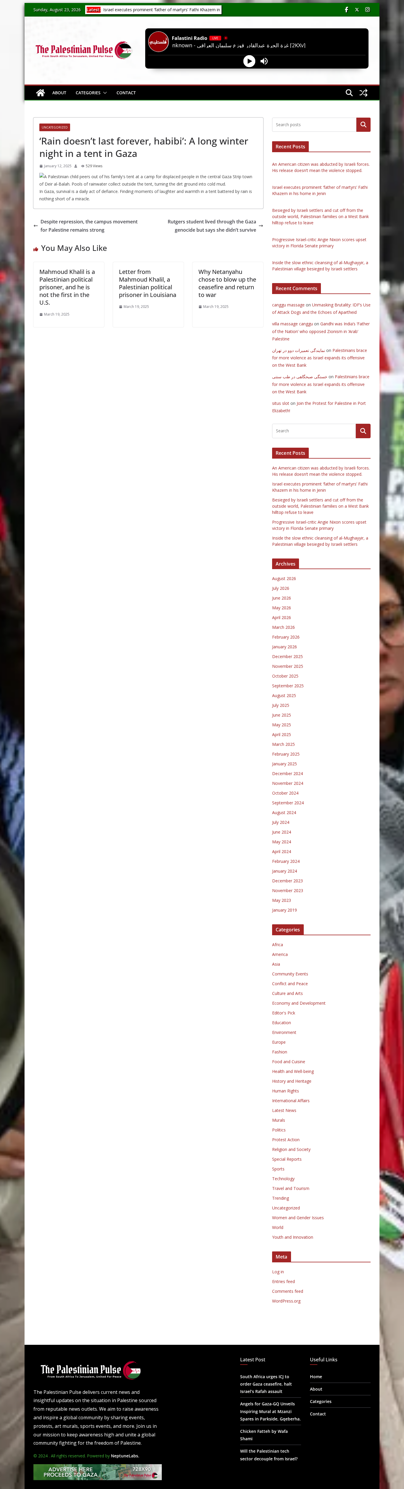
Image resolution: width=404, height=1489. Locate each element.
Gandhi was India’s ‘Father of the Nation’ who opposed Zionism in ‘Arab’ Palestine (321, 331)
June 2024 (281, 832)
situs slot (280, 403)
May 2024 (281, 842)
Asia (276, 964)
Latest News (284, 1110)
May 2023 (281, 900)
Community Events (290, 974)
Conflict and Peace (290, 983)
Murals (278, 1120)
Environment (284, 1032)
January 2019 (284, 910)
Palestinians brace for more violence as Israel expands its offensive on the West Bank (319, 358)
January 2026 (284, 646)
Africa (277, 944)
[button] (104, 93)
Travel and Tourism (290, 1188)
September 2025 (288, 686)
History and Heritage (291, 1081)
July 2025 (280, 705)
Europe (279, 1042)
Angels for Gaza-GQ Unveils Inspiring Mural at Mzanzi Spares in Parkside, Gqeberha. (270, 1411)
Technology (283, 1178)
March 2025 (283, 744)
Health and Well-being (293, 1071)
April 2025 (281, 734)
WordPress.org (286, 1301)
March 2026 (283, 627)
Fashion (279, 1052)
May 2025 (281, 725)
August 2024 (284, 812)
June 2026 (281, 598)
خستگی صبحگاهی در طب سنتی (299, 376)
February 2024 (286, 861)
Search (363, 124)
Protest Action (286, 1139)
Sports (278, 1169)
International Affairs (291, 1100)
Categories (88, 92)
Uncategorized (55, 127)
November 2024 (287, 783)
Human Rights (285, 1091)
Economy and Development (299, 1003)
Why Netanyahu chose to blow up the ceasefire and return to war (227, 283)
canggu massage (288, 305)
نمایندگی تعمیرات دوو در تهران (298, 350)
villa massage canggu (292, 324)
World (277, 1227)
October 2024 (285, 793)
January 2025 (284, 764)
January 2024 (284, 871)
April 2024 (281, 851)
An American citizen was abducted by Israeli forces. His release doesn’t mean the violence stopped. (155, 12)
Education (281, 1022)
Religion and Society (291, 1149)
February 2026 (286, 637)
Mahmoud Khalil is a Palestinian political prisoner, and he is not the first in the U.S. (67, 287)
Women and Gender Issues (298, 1217)
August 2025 (284, 695)
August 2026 (284, 578)
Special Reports (287, 1159)
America (280, 954)
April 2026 (281, 617)
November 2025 (287, 666)
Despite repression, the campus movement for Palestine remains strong (89, 225)
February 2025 (286, 754)
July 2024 (280, 822)
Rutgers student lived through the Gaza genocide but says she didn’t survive (212, 225)
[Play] (249, 61)
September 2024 (288, 803)
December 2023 (287, 881)
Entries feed (283, 1281)
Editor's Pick (283, 1013)
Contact (126, 92)
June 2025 (281, 715)
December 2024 (287, 773)
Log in (278, 1271)
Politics (279, 1130)
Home (316, 1376)
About (59, 92)
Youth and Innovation (292, 1237)
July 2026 (280, 588)
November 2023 (287, 890)
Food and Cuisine (288, 1061)
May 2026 (281, 607)
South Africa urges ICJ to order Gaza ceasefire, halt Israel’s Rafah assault (266, 1384)
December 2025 (287, 656)
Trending (280, 1198)
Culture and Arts (287, 993)
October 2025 (285, 676)
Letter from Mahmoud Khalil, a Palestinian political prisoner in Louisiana (147, 283)
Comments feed (287, 1291)
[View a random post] (363, 93)
